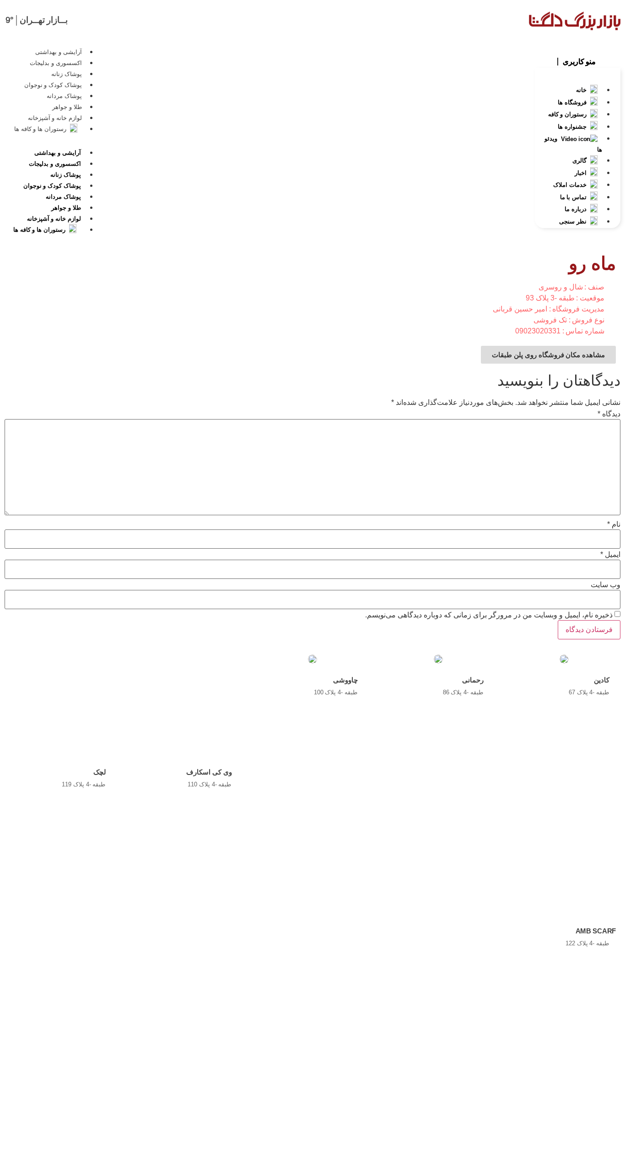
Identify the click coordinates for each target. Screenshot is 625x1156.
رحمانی (473, 680)
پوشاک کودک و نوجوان (53, 85)
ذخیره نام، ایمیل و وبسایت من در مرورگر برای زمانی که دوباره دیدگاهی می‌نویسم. (489, 615)
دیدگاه (609, 414)
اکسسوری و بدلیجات (55, 63)
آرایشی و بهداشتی (58, 52)
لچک (99, 772)
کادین (601, 680)
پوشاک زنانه (66, 74)
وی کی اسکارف (209, 772)
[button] (577, 61)
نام (613, 524)
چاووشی (345, 680)
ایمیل (610, 554)
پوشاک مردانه (64, 96)
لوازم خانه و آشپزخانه (55, 118)
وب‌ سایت (605, 585)
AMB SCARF (596, 931)
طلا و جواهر (66, 107)
